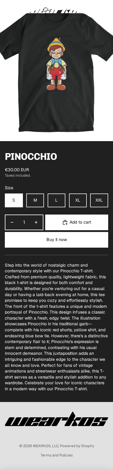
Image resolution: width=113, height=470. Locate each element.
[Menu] (7, 9)
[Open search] (20, 9)
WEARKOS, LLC (45, 446)
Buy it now (56, 239)
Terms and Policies (57, 455)
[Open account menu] (92, 9)
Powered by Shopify (77, 446)
